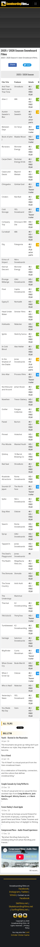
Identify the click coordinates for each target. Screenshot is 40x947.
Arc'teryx (18, 127)
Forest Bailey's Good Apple (12, 807)
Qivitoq (5, 454)
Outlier (5, 409)
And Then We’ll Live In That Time (6, 89)
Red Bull (17, 197)
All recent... (34, 870)
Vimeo (13, 894)
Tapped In (6, 544)
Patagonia (18, 244)
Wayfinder (6, 650)
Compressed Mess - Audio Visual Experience (19, 830)
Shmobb (17, 573)
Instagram (14, 891)
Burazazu (6, 146)
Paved (4, 422)
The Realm (6, 561)
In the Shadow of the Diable (6, 362)
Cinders (5, 197)
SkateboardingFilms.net (21, 906)
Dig (3, 244)
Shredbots (18, 86)
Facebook (23, 888)
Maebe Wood (20, 137)
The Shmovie (7, 573)
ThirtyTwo (18, 615)
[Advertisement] (20, 28)
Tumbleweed (7, 625)
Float (4, 289)
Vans (16, 708)
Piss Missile (6, 444)
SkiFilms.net (22, 903)
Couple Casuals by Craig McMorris (15, 783)
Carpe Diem (7, 159)
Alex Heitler (19, 346)
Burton (17, 422)
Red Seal (5, 464)
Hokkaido (6, 324)
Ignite (4, 334)
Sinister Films (19, 311)
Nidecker (18, 324)
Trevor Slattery (20, 399)
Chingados (6, 184)
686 (15, 99)
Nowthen (6, 399)
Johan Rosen (19, 387)
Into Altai (5, 374)
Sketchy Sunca (20, 334)
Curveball (6, 232)
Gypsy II (5, 301)
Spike (4, 499)
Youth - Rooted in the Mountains (14, 737)
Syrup (4, 534)
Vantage (5, 638)
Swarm (5, 524)
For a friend (6, 755)
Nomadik (18, 301)
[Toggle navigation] (35, 4)
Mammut (18, 596)
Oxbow (17, 511)
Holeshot (18, 434)
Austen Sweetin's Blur (6, 114)
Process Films (20, 374)
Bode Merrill (19, 663)
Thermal (5, 603)
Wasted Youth (20, 444)
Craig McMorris (24, 793)
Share (12, 64)
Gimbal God (19, 184)
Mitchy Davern (19, 796)
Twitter (24, 891)
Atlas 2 (4, 99)
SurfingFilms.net (19, 909)
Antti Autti (18, 583)
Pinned (5, 434)
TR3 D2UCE (6, 615)
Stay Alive (6, 511)
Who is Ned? (7, 685)
